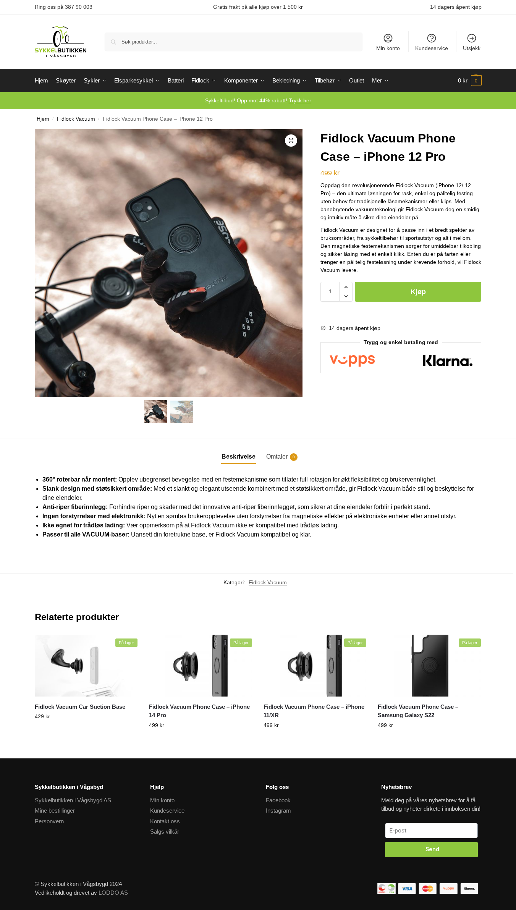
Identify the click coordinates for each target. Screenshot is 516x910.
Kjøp (418, 292)
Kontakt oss (165, 821)
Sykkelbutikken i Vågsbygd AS (73, 800)
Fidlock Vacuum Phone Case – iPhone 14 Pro (199, 711)
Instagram (278, 810)
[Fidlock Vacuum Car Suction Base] (86, 666)
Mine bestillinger (55, 810)
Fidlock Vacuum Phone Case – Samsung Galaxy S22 (418, 711)
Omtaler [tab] (280, 456)
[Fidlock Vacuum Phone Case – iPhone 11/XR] (315, 666)
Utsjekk (471, 48)
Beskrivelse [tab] (239, 456)
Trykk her (300, 100)
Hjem (43, 119)
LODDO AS (113, 892)
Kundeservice (431, 48)
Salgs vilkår (164, 831)
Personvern (49, 821)
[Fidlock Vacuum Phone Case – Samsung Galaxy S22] (429, 666)
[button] (291, 140)
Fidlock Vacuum (76, 119)
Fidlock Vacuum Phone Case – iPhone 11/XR (314, 711)
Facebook (278, 800)
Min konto (388, 48)
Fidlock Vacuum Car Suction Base (80, 706)
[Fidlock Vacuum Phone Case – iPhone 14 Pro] (200, 666)
